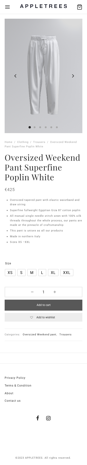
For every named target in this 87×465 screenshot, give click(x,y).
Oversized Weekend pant (39, 334)
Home (9, 142)
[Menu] (7, 7)
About (9, 393)
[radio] (10, 272)
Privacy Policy (15, 378)
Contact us (13, 400)
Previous (14, 76)
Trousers (39, 142)
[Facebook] (38, 418)
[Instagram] (48, 418)
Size (8, 263)
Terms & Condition (18, 385)
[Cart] (79, 7)
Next (72, 76)
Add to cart (44, 305)
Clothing (23, 142)
